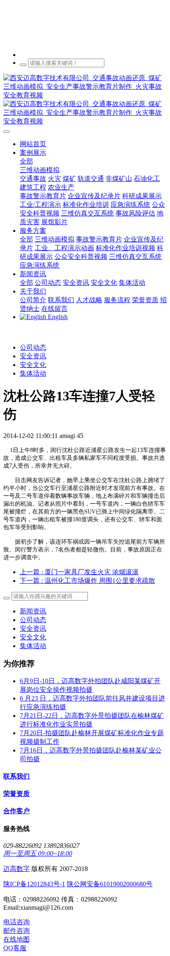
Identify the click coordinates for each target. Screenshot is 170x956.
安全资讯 (33, 356)
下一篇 (87, 580)
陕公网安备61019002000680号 (110, 883)
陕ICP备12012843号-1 (34, 883)
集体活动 (33, 373)
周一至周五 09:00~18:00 (37, 853)
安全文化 (33, 364)
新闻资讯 (33, 611)
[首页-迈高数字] (85, 100)
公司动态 (33, 347)
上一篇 (79, 571)
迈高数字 (16, 868)
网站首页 (33, 143)
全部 (26, 161)
